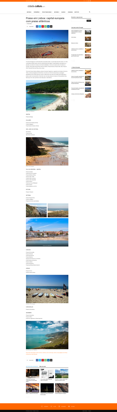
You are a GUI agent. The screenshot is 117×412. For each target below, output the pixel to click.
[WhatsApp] (45, 26)
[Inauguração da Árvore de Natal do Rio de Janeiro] (47, 387)
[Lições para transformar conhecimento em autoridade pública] (32, 373)
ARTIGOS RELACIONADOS (32, 366)
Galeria (63, 12)
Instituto (76, 12)
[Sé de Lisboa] (88, 39)
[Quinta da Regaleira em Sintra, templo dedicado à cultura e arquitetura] (88, 32)
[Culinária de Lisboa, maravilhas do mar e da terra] (88, 50)
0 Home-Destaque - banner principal (35, 15)
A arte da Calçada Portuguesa (60, 393)
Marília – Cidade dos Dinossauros (32, 393)
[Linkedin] (48, 26)
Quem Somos (39, 0)
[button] (89, 12)
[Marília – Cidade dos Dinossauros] (32, 387)
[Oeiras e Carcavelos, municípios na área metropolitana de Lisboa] (88, 78)
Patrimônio (36, 12)
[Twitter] (40, 26)
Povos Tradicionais (46, 12)
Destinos (29, 12)
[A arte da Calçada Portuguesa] (61, 387)
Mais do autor (42, 366)
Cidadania (70, 12)
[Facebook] (84, 1)
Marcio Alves (29, 23)
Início (27, 15)
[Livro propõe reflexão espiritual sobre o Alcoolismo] (47, 373)
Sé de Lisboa (73, 37)
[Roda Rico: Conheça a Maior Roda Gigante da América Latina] (61, 373)
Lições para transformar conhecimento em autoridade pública (31, 380)
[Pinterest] (42, 26)
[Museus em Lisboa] (88, 44)
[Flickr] (86, 1)
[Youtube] (90, 1)
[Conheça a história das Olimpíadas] (88, 95)
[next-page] (28, 397)
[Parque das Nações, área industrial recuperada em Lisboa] (88, 90)
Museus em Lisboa (74, 43)
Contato (89, 410)
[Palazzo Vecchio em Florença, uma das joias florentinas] (88, 84)
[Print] (51, 26)
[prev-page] (26, 397)
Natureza (56, 12)
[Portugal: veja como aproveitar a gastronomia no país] (88, 56)
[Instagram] (88, 1)
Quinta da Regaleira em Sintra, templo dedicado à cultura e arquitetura (76, 32)
